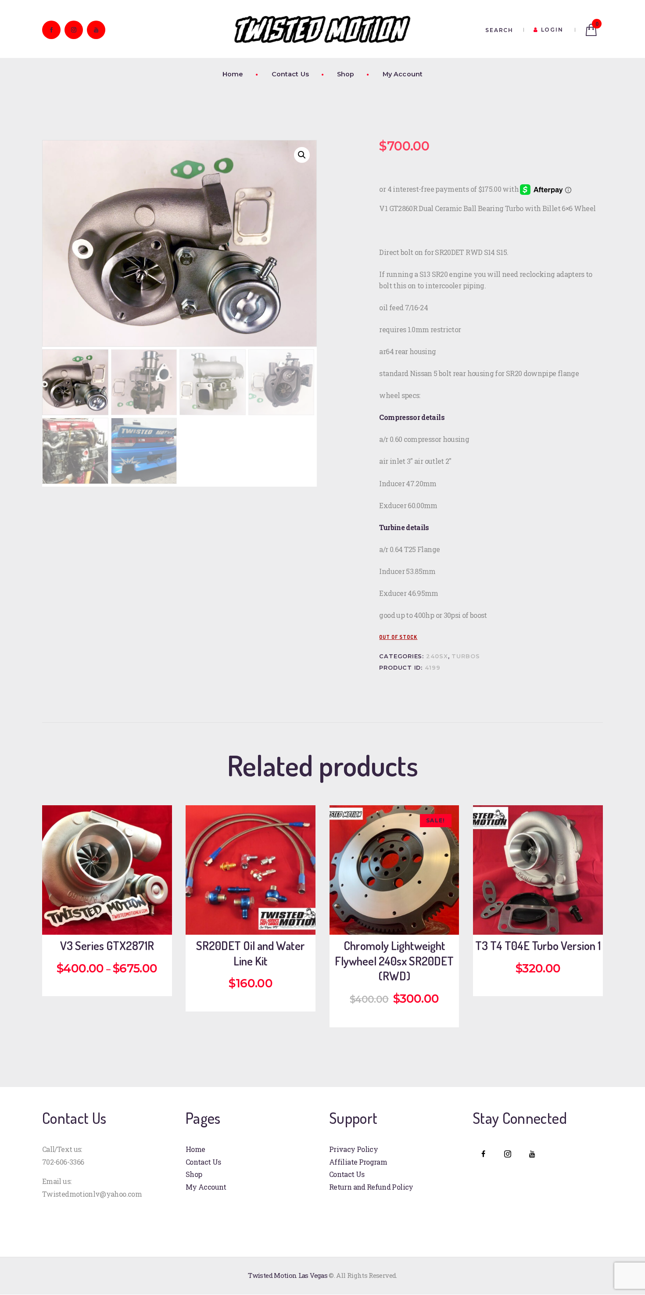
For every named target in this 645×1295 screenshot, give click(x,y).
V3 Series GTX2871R (107, 945)
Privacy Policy (353, 1149)
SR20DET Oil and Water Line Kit (250, 953)
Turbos (466, 656)
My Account (206, 1186)
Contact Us (203, 1161)
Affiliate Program (358, 1161)
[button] (302, 155)
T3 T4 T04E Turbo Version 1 (538, 945)
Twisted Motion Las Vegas (287, 1275)
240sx (437, 656)
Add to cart (113, 918)
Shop (194, 1174)
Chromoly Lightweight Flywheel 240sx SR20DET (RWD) (394, 960)
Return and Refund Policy (371, 1186)
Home (195, 1149)
